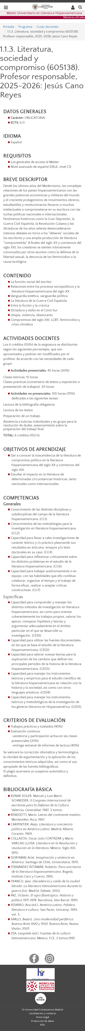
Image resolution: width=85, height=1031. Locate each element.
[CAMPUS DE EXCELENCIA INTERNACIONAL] (40, 986)
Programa (25, 27)
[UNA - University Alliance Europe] (40, 998)
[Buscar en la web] (80, 7)
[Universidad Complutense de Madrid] (42, 6)
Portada (8, 27)
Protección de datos (42, 1021)
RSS (42, 1024)
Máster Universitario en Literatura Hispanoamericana (44, 13)
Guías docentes (47, 27)
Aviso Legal (42, 1017)
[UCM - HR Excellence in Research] (40, 973)
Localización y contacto (42, 1013)
